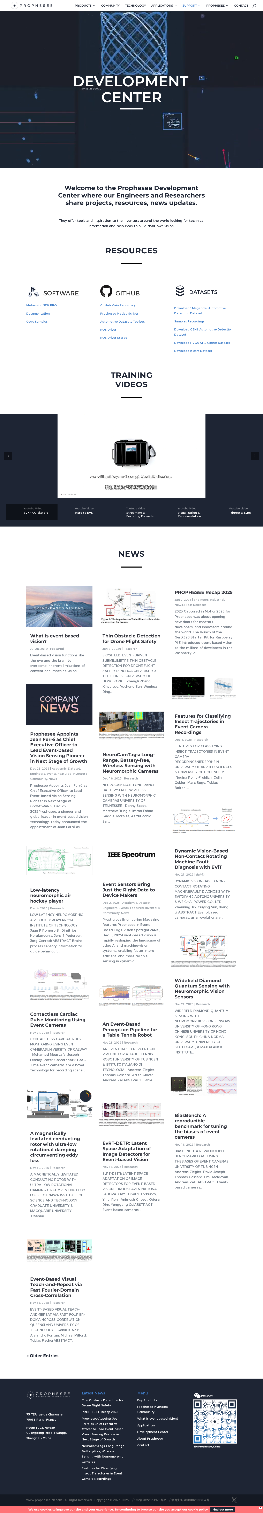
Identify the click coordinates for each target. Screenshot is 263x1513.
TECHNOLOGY (135, 5)
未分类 (200, 874)
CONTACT (241, 5)
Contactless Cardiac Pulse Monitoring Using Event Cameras (57, 1019)
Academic (59, 768)
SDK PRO (41, 305)
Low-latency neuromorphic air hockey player (50, 895)
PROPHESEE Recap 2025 (204, 592)
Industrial (217, 600)
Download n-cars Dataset (193, 351)
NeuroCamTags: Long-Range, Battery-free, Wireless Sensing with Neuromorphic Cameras (131, 763)
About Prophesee (150, 1438)
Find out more (222, 1509)
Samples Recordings (189, 321)
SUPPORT (189, 5)
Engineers (37, 774)
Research (57, 908)
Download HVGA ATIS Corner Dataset (202, 343)
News (53, 779)
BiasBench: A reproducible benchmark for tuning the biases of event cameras (201, 1126)
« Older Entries (42, 1355)
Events (51, 774)
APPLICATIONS (162, 5)
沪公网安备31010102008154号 (189, 1500)
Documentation (38, 313)
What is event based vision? (54, 638)
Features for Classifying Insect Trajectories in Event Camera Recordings (203, 724)
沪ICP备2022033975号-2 (149, 1500)
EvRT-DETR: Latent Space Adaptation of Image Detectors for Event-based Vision (127, 1151)
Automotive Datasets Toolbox (122, 321)
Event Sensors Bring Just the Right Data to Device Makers (129, 890)
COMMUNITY (110, 5)
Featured (57, 649)
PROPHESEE (215, 5)
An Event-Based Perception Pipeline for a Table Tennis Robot (130, 1029)
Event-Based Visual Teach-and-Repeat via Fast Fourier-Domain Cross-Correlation (56, 1287)
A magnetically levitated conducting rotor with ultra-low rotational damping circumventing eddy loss (55, 1147)
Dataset (74, 768)
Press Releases (195, 605)
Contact (143, 1445)
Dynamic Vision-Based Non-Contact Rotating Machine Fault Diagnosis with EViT (201, 859)
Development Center (152, 1432)
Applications (146, 1425)
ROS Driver (108, 330)
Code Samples (36, 321)
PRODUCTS (83, 5)
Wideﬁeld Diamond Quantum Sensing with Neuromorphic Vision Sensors (202, 989)
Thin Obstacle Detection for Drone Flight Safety (131, 638)
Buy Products (147, 1400)
